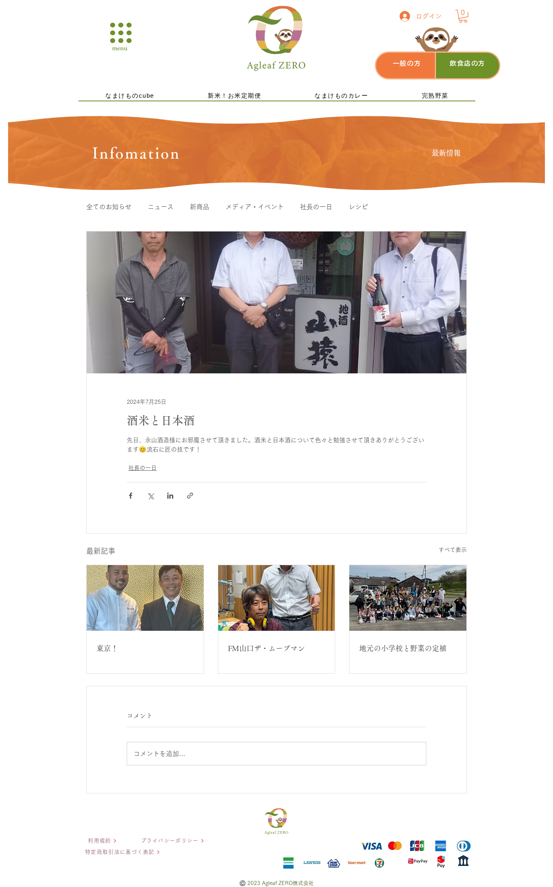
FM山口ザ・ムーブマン (266, 648)
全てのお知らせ (109, 207)
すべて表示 (452, 550)
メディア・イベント (254, 207)
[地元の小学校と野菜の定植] (407, 598)
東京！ (107, 648)
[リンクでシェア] (190, 495)
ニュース (161, 207)
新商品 (199, 207)
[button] (121, 33)
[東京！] (145, 598)
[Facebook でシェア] (130, 495)
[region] (407, 65)
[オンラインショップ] (405, 64)
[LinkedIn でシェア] (170, 495)
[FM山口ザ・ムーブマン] (276, 598)
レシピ (358, 207)
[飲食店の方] (467, 64)
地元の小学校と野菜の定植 (403, 648)
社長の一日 (316, 207)
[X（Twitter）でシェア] (150, 495)
